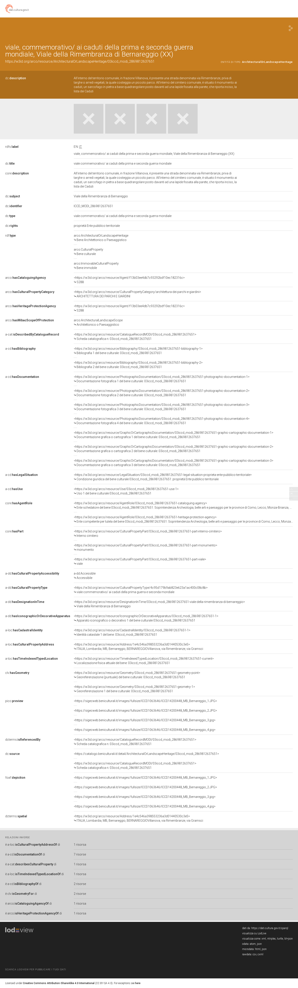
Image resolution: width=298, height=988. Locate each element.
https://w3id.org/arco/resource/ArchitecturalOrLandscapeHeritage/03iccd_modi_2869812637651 (80, 61)
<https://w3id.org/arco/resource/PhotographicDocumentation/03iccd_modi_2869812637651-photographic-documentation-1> (162, 379)
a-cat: (32, 334)
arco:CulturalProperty (88, 252)
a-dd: (32, 573)
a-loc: (24, 630)
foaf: (15, 777)
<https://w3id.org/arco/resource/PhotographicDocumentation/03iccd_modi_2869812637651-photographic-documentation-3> (162, 407)
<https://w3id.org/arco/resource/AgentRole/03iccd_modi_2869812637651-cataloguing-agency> (183, 505)
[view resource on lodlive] (291, 28)
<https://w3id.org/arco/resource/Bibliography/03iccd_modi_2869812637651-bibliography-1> (138, 351)
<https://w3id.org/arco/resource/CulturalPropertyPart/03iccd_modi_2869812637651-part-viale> (140, 561)
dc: (15, 78)
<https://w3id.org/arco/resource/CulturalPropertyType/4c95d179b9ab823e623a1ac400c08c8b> (141, 590)
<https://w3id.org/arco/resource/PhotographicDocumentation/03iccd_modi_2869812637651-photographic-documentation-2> (162, 393)
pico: (14, 701)
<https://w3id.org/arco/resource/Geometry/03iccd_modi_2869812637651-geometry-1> (134, 689)
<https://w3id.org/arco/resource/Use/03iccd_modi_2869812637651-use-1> (126, 491)
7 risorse (80, 854)
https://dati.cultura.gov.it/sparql (269, 928)
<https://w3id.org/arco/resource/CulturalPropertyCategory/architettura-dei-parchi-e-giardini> (137, 294)
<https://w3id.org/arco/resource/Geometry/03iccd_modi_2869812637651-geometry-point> (137, 675)
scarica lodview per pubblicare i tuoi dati (35, 969)
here (137, 983)
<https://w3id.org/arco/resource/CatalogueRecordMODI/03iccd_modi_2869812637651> (135, 337)
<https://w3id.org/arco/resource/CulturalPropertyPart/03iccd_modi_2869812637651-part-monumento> (145, 547)
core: (17, 173)
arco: (25, 277)
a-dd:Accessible (85, 576)
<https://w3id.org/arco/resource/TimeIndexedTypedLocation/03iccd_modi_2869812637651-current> (144, 661)
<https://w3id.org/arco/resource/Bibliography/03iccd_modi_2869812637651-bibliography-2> (138, 365)
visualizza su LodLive (254, 933)
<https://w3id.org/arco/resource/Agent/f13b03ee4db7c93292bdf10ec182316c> (129, 280)
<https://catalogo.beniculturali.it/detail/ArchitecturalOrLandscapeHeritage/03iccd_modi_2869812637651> (146, 754)
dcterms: (22, 739)
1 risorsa (80, 844)
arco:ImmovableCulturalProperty (96, 266)
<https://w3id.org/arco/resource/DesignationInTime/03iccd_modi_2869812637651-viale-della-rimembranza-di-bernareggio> (159, 604)
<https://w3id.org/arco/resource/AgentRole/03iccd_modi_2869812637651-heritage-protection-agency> (183, 519)
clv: (17, 673)
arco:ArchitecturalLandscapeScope (98, 322)
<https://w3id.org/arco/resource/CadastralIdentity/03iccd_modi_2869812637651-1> (132, 632)
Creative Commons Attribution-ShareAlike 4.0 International (58, 983)
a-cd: (20, 348)
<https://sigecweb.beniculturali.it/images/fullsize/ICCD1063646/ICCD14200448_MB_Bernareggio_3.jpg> (145, 720)
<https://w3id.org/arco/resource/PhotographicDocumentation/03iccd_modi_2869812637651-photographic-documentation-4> (162, 421)
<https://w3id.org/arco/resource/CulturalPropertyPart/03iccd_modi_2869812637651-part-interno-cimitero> (148, 533)
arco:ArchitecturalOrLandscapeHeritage (101, 238)
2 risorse (80, 884)
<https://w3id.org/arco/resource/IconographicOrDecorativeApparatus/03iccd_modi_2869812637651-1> (146, 618)
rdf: (10, 235)
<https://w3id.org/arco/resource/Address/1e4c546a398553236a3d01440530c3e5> (138, 647)
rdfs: (12, 146)
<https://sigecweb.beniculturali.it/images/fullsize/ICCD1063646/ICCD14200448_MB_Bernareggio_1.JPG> (145, 701)
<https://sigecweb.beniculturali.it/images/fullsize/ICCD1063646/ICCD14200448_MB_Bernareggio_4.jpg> (145, 730)
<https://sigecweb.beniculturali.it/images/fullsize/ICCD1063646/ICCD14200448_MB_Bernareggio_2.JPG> (145, 710)
